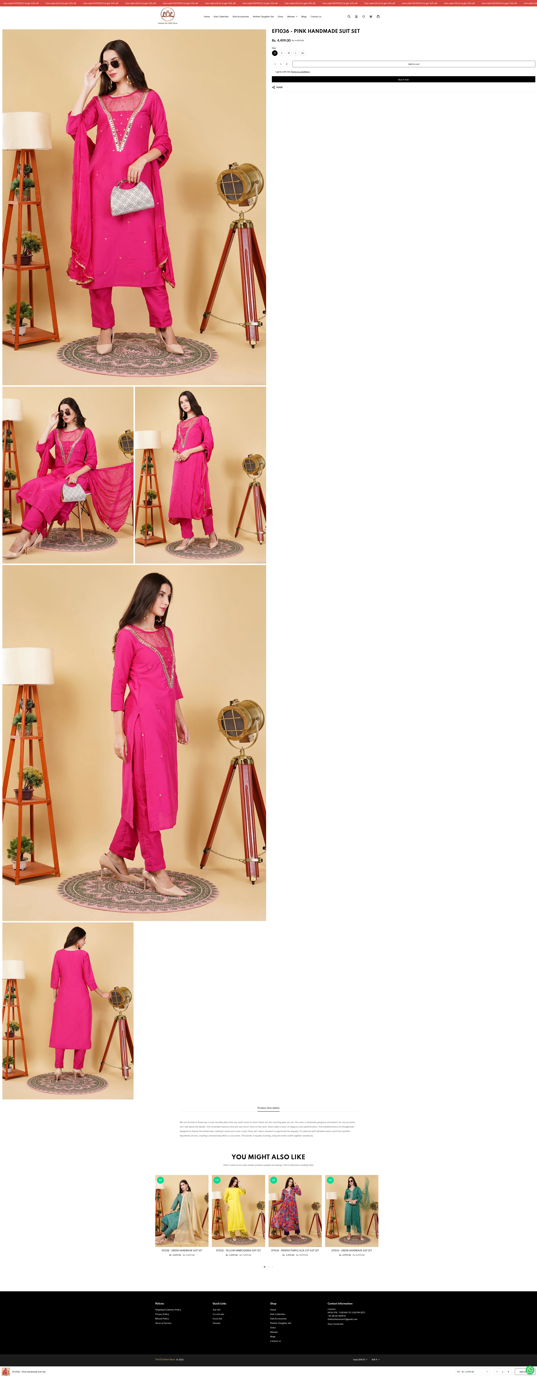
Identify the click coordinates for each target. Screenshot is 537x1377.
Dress (273, 1327)
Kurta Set (217, 1318)
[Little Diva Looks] (167, 16)
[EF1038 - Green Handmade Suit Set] (182, 1211)
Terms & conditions (300, 71)
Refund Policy (162, 1318)
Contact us (275, 1341)
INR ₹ (374, 1359)
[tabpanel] (268, 1129)
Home (273, 1309)
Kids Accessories (278, 1318)
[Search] (349, 16)
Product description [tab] (269, 1107)
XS (275, 53)
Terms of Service (163, 1323)
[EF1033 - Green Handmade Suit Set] (351, 1211)
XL (303, 53)
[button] (378, 16)
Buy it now (403, 79)
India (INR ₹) (359, 1359)
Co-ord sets (218, 1314)
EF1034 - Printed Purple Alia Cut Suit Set (295, 1251)
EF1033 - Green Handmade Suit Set (352, 1251)
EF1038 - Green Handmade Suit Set (182, 1251)
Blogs (272, 1336)
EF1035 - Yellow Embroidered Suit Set (238, 1251)
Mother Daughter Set (280, 1323)
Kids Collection (277, 1314)
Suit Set (216, 1309)
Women (274, 1332)
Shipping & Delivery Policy (168, 1309)
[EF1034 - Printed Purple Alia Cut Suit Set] (295, 1211)
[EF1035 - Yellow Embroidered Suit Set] (238, 1211)
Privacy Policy (162, 1314)
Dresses (216, 1323)
